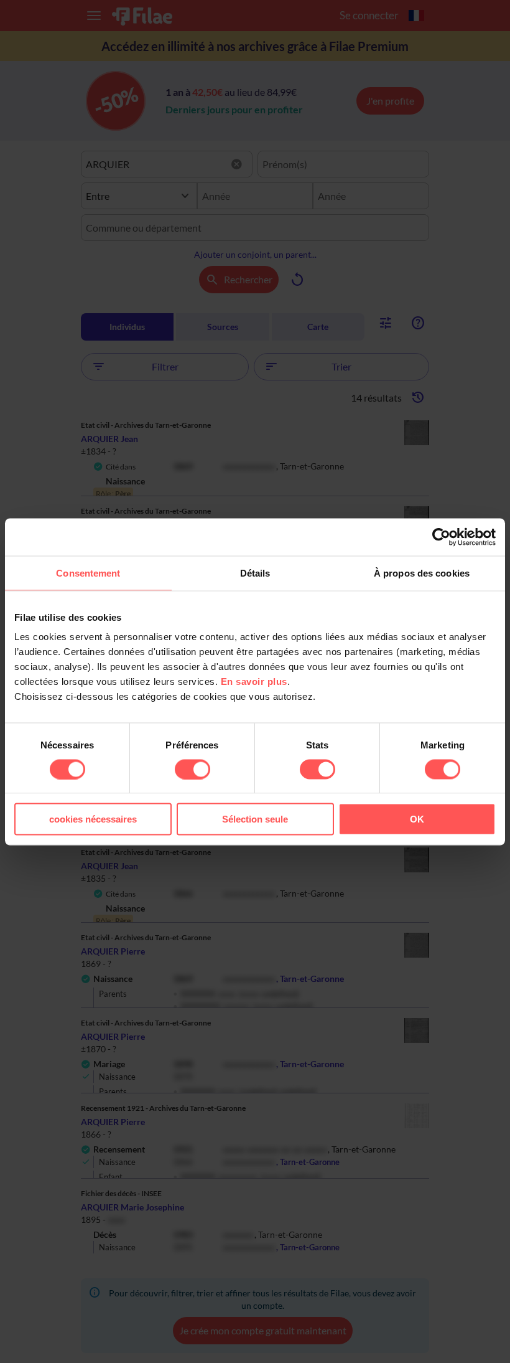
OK (417, 819)
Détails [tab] (255, 572)
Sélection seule (255, 819)
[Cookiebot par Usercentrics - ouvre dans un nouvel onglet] (441, 536)
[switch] (192, 769)
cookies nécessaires (93, 819)
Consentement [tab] (88, 572)
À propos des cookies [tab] (422, 572)
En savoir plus (254, 681)
